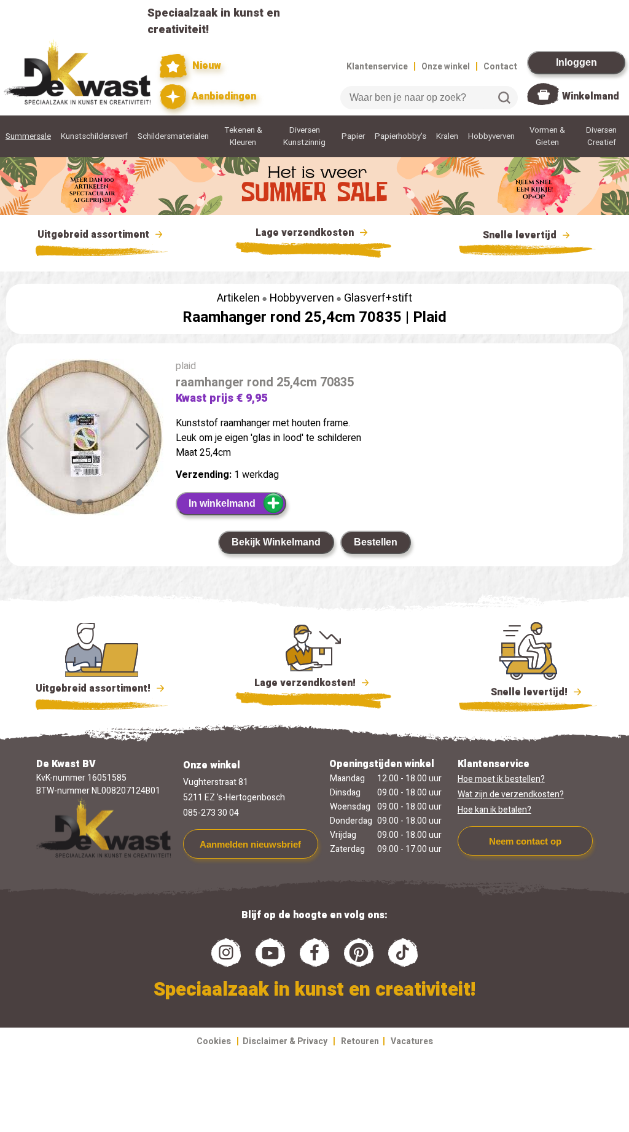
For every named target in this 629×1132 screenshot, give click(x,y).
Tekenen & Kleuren (243, 136)
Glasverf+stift (378, 298)
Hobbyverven (491, 136)
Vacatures (412, 1041)
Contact (500, 66)
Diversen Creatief (601, 136)
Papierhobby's (400, 136)
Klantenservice (377, 66)
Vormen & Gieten (547, 136)
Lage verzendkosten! (306, 683)
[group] (84, 440)
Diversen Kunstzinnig (304, 136)
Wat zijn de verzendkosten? (511, 794)
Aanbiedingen (222, 96)
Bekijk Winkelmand (276, 542)
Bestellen (375, 542)
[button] (143, 436)
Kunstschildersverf (94, 136)
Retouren (360, 1041)
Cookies (214, 1041)
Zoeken (504, 98)
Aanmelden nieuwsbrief (250, 844)
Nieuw (205, 65)
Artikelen (238, 298)
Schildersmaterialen (173, 136)
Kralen (447, 136)
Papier (353, 136)
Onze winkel (445, 66)
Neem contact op (525, 841)
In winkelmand (222, 503)
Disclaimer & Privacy (285, 1041)
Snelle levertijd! (520, 692)
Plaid (430, 317)
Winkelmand (590, 96)
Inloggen (576, 62)
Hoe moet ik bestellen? (501, 779)
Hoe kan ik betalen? (494, 809)
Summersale (28, 136)
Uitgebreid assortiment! (94, 688)
